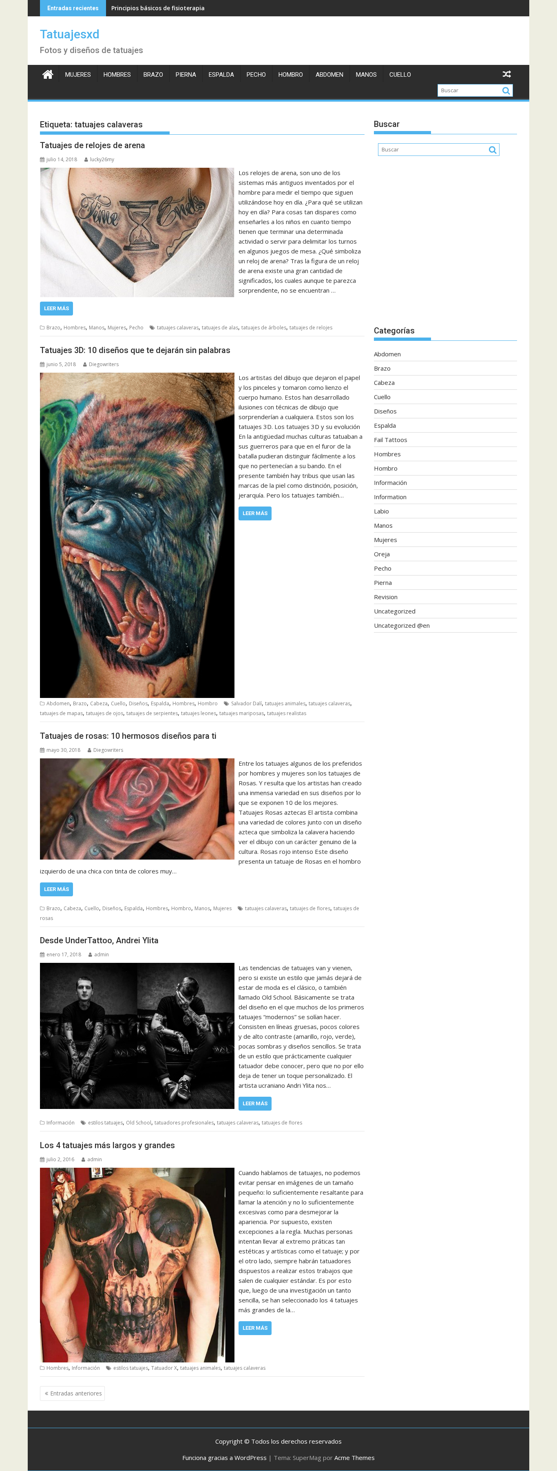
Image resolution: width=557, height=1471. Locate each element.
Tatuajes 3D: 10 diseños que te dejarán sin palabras (135, 350)
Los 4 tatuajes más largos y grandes (107, 1145)
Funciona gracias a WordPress (224, 1457)
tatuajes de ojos (104, 713)
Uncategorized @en (402, 625)
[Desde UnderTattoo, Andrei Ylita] (137, 968)
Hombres (117, 74)
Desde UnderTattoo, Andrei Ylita (99, 940)
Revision (386, 597)
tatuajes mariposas (241, 713)
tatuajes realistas (286, 713)
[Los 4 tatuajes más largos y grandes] (137, 1173)
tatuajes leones (198, 713)
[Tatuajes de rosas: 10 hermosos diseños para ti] (137, 763)
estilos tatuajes (105, 1122)
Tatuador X (164, 1367)
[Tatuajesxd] (48, 73)
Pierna (186, 74)
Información (60, 1122)
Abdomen (329, 74)
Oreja (382, 554)
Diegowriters (104, 364)
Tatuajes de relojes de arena (92, 145)
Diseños (138, 703)
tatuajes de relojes (311, 327)
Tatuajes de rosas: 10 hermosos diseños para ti (128, 736)
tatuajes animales (285, 703)
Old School (138, 1122)
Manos (366, 74)
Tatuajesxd (69, 34)
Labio (381, 511)
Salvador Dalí (246, 703)
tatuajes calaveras (178, 327)
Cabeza (99, 703)
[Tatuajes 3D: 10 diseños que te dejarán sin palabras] (137, 377)
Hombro (290, 74)
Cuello (400, 74)
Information (390, 497)
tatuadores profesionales (184, 1122)
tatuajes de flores (310, 908)
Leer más (56, 308)
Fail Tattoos (390, 440)
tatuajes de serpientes (152, 713)
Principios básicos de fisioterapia (158, 8)
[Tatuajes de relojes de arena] (137, 173)
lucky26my (102, 159)
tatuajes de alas (220, 327)
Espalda (221, 74)
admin (101, 954)
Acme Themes (354, 1457)
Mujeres (78, 74)
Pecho (256, 74)
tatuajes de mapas (61, 713)
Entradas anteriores (76, 1393)
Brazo (153, 74)
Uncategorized (395, 611)
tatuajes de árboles (263, 327)
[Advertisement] (445, 245)
